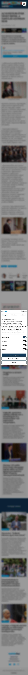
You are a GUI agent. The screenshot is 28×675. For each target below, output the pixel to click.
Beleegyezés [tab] (5, 315)
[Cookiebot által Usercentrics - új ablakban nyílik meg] (21, 311)
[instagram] (18, 664)
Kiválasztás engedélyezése (14, 358)
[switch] (25, 341)
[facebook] (14, 664)
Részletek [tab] (14, 315)
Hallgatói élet (12, 266)
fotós (24, 274)
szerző (10, 274)
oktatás (4, 266)
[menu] (26, 6)
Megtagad (14, 362)
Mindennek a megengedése (14, 355)
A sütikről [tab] (23, 315)
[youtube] (10, 664)
